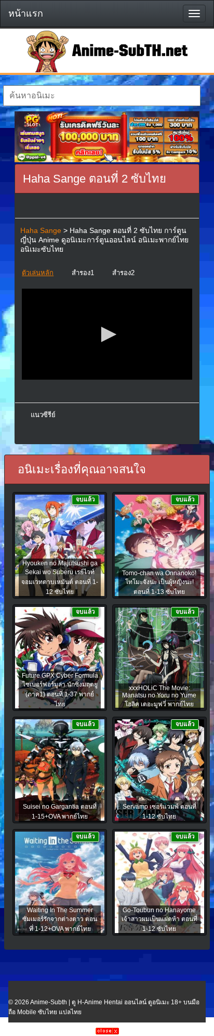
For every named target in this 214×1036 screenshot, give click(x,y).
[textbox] (101, 95)
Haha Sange (40, 230)
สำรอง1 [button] (83, 273)
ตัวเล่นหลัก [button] (38, 273)
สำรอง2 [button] (123, 273)
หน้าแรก (25, 13)
